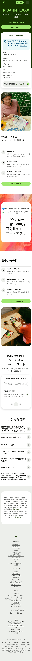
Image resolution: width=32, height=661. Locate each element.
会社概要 (16, 565)
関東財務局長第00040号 (13, 650)
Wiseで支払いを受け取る (16, 22)
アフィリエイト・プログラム (16, 555)
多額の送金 (16, 577)
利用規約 (16, 620)
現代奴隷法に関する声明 (16, 631)
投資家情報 (16, 554)
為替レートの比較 (16, 606)
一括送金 (16, 586)
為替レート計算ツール (16, 597)
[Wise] (4, 2)
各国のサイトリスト (16, 629)
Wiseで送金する (16, 27)
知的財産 (16, 633)
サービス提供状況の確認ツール (16, 563)
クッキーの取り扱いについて (16, 625)
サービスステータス (16, 552)
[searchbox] (16, 384)
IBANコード (16, 602)
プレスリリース (16, 548)
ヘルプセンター (16, 557)
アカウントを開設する (16, 184)
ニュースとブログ (16, 593)
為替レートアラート (16, 604)
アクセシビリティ (16, 561)
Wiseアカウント (16, 573)
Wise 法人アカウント (16, 583)
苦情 (16, 627)
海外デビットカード (16, 575)
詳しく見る (16, 509)
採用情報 (16, 550)
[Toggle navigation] (27, 2)
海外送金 (16, 571)
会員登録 (19, 2)
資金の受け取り (16, 579)
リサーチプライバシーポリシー (16, 595)
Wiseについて (16, 544)
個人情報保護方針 (16, 623)
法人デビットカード (16, 584)
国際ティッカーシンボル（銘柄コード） (16, 599)
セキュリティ (16, 546)
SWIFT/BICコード (16, 600)
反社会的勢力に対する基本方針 (16, 622)
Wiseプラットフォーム (16, 581)
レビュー (16, 559)
